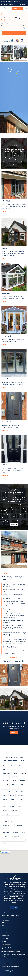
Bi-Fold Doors (6, 379)
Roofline (4, 248)
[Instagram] (16, 907)
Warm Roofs (5, 293)
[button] (14, 145)
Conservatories (6, 336)
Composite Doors (7, 422)
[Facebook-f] (12, 907)
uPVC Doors (5, 465)
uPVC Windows (6, 201)
